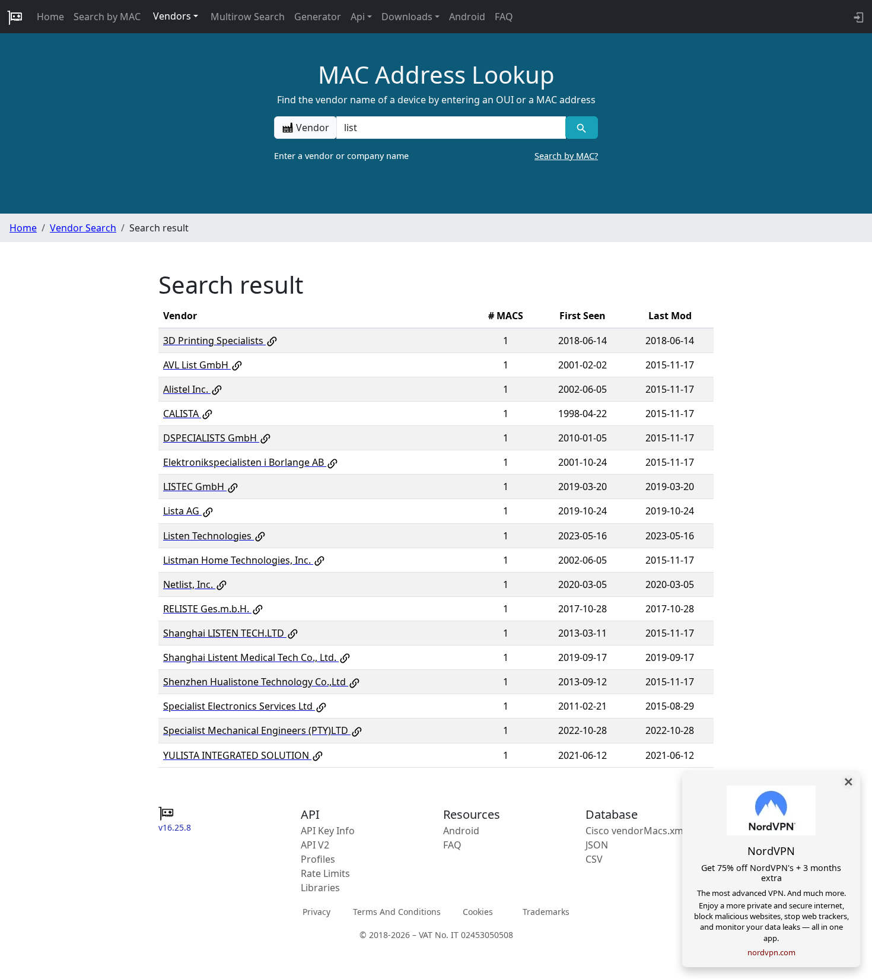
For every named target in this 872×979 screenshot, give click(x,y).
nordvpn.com (771, 952)
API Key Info (328, 830)
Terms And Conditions (397, 911)
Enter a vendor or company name (436, 155)
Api (358, 16)
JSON (596, 844)
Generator (317, 16)
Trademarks (546, 911)
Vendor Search (83, 227)
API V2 (315, 844)
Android (467, 16)
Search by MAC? (566, 155)
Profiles (318, 859)
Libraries (320, 887)
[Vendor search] (581, 127)
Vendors (172, 16)
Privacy (316, 911)
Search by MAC (107, 16)
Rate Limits (325, 873)
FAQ (504, 16)
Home (50, 16)
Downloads (406, 16)
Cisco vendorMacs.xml (635, 830)
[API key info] (857, 16)
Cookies (478, 911)
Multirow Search (248, 16)
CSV (594, 859)
